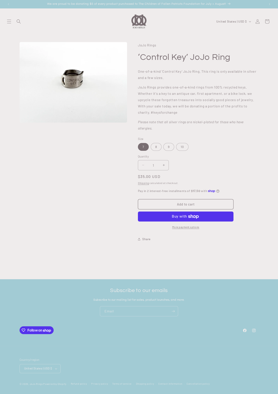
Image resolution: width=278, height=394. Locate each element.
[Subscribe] (173, 311)
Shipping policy (145, 383)
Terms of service (122, 383)
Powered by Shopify (54, 384)
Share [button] (146, 239)
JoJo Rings (36, 384)
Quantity (143, 156)
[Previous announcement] (8, 4)
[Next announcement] (269, 4)
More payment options (185, 226)
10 (182, 147)
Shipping (143, 182)
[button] (9, 21)
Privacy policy (99, 383)
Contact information (170, 383)
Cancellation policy (198, 383)
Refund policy (79, 383)
